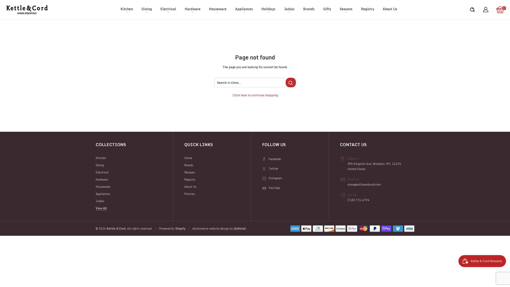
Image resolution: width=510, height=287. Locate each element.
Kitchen (127, 9)
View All (101, 208)
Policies (189, 194)
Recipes (189, 172)
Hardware (192, 9)
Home (188, 158)
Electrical (168, 9)
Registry (367, 9)
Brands (309, 9)
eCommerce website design (210, 228)
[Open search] (472, 9)
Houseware (218, 9)
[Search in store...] (291, 82)
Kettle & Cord (116, 228)
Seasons (346, 9)
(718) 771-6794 (358, 200)
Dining (146, 9)
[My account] (485, 9)
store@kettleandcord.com (364, 184)
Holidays (268, 9)
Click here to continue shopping (255, 95)
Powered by (167, 228)
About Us (390, 9)
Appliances (244, 9)
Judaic (289, 9)
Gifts (327, 9)
